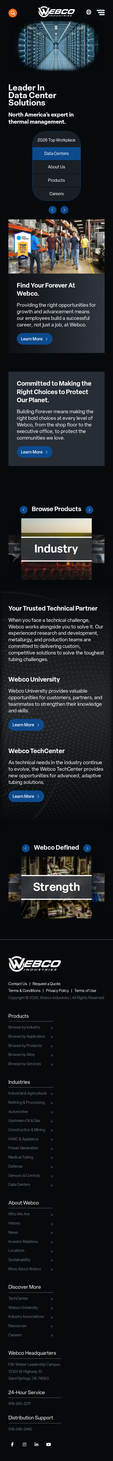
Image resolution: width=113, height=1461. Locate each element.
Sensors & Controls (24, 1176)
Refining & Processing (26, 1103)
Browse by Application (26, 1037)
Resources (17, 1326)
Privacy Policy (57, 991)
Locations (16, 1251)
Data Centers (56, 154)
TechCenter (18, 1299)
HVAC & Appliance (23, 1139)
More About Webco (24, 1269)
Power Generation (23, 1148)
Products (56, 181)
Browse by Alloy (21, 1055)
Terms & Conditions (24, 991)
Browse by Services (24, 1064)
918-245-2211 (19, 1404)
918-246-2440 (20, 1430)
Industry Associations (26, 1317)
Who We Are (19, 1214)
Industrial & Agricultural (27, 1094)
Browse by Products (25, 1046)
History (14, 1224)
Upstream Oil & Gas (24, 1121)
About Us (56, 167)
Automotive (18, 1112)
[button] (24, 510)
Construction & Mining (26, 1130)
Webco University (23, 1308)
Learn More (32, 339)
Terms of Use (85, 991)
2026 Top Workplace (56, 140)
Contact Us (17, 984)
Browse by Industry (24, 1028)
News (13, 1233)
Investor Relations (23, 1242)
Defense (15, 1167)
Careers (56, 194)
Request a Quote (46, 984)
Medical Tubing (20, 1158)
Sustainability (19, 1260)
